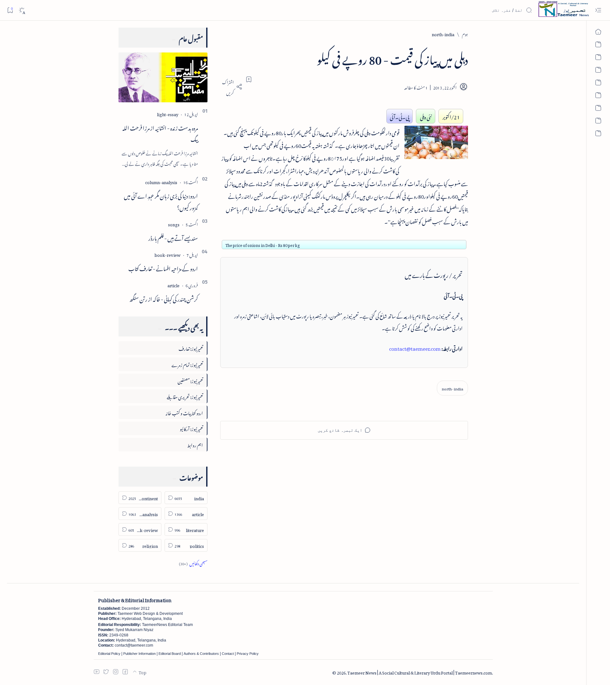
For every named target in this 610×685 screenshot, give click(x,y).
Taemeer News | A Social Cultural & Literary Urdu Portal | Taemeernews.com (419, 672)
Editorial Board (170, 653)
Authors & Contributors (201, 653)
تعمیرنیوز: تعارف (191, 347)
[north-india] (452, 388)
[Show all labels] (193, 562)
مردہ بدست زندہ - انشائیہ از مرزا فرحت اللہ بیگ (160, 132)
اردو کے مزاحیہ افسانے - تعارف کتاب (163, 267)
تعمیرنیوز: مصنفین (190, 380)
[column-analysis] (161, 181)
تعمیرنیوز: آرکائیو (191, 428)
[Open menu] (598, 10)
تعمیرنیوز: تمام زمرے (187, 363)
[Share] (231, 86)
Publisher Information (139, 653)
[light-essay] (167, 113)
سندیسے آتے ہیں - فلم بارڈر (173, 237)
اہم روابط (195, 444)
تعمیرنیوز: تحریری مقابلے (185, 396)
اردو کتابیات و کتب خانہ (184, 412)
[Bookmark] (10, 10)
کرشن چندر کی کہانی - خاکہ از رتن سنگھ (163, 298)
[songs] (174, 223)
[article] (173, 284)
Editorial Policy (109, 653)
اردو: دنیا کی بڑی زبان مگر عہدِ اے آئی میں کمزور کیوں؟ (161, 200)
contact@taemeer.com (415, 348)
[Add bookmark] (249, 79)
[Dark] (21, 10)
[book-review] (167, 254)
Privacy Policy (248, 653)
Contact (228, 653)
